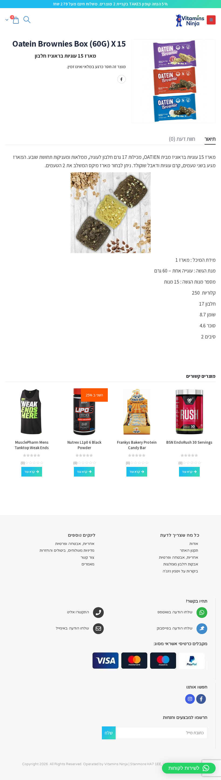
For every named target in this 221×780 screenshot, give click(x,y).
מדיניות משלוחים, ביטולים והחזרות (67, 550)
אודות (193, 543)
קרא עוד (187, 472)
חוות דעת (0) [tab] (182, 138)
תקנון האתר (189, 550)
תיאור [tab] (210, 138)
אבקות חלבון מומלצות (180, 564)
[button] (211, 20)
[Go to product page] (189, 411)
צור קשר (87, 557)
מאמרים (87, 564)
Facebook (121, 79)
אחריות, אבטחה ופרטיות (178, 557)
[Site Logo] (190, 19)
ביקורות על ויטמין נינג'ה (180, 571)
